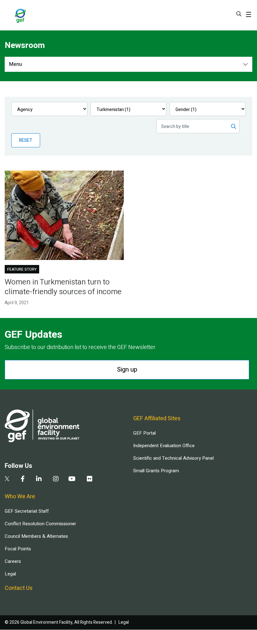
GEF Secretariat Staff (27, 511)
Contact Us (19, 588)
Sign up (127, 369)
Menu (15, 64)
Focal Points (18, 548)
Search (238, 13)
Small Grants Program (156, 470)
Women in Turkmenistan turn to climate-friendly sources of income (63, 287)
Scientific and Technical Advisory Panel (173, 458)
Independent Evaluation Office (164, 445)
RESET (25, 140)
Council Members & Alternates (36, 536)
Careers (13, 561)
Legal (10, 573)
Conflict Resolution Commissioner (40, 523)
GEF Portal (144, 433)
